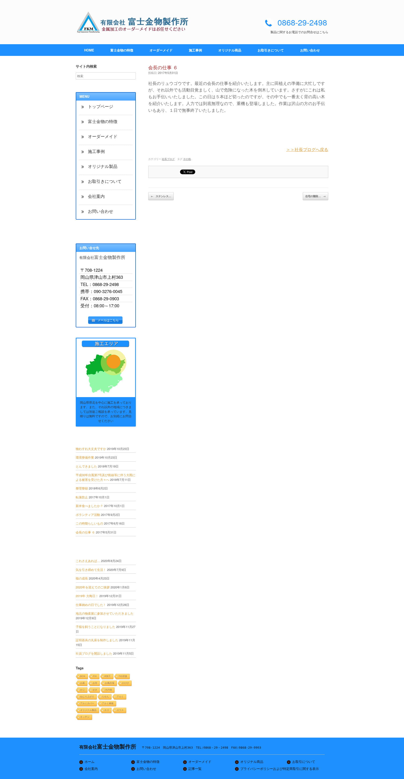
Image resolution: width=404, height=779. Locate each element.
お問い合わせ (310, 50)
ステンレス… (161, 196)
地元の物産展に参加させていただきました (104, 613)
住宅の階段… (315, 196)
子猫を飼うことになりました (95, 626)
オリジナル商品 (229, 50)
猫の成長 (82, 578)
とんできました (86, 466)
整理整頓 (82, 488)
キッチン (85, 717)
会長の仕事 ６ (85, 532)
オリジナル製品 (88, 710)
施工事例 (195, 50)
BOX (82, 676)
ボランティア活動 (88, 514)
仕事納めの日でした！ (91, 604)
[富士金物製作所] (134, 22)
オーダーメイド (161, 50)
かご (82, 689)
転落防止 (82, 497)
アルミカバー (87, 703)
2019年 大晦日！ (87, 596)
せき (95, 689)
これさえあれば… (88, 560)
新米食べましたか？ (89, 506)
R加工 (108, 676)
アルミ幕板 (108, 703)
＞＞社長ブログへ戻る (307, 149)
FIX (95, 676)
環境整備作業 (85, 457)
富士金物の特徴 (121, 50)
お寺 (95, 683)
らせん (105, 696)
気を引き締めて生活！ (91, 569)
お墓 (82, 683)
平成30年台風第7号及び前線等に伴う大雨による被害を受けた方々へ (105, 477)
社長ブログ (168, 159)
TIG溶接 (123, 676)
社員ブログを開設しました (94, 653)
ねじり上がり (87, 696)
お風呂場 (109, 683)
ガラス (120, 710)
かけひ (125, 683)
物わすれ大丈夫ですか (91, 448)
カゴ (106, 710)
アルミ (120, 696)
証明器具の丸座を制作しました (97, 640)
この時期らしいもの (89, 523)
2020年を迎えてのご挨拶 (93, 587)
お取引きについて (271, 50)
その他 (187, 159)
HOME (89, 50)
